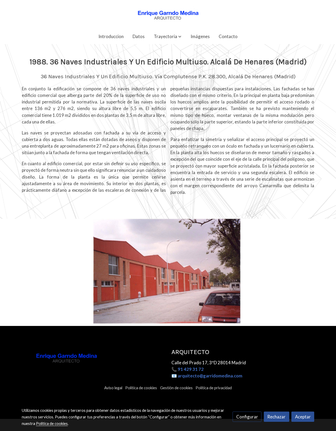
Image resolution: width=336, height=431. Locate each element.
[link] (168, 14)
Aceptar (303, 416)
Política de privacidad (214, 388)
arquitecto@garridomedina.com (210, 375)
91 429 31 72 (191, 369)
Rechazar (276, 416)
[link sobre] (93, 357)
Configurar (247, 416)
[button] (167, 36)
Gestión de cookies (176, 388)
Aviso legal (113, 388)
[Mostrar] (167, 271)
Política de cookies (141, 388)
